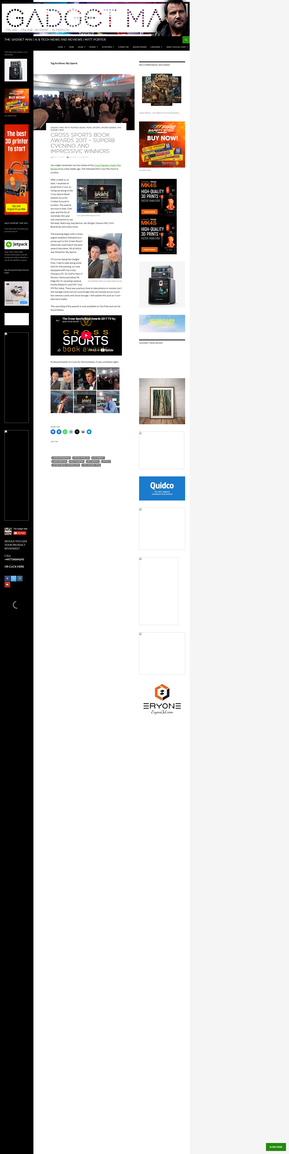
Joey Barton (59, 461)
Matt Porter (71, 127)
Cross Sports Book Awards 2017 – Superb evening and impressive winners (83, 143)
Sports (96, 127)
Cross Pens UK (81, 458)
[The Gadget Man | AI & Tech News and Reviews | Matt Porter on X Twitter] (13, 578)
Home (60, 47)
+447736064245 (14, 559)
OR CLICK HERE (14, 566)
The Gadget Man (91, 465)
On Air (80, 47)
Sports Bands (108, 127)
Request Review (139, 47)
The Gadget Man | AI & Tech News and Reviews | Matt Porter (55, 40)
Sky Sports (93, 461)
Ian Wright (98, 458)
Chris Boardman (61, 458)
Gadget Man (57, 127)
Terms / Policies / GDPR (176, 47)
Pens (89, 127)
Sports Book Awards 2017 (66, 465)
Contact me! (123, 47)
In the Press (107, 47)
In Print (92, 47)
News (82, 127)
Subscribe (276, 1146)
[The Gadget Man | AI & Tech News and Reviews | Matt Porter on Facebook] (7, 578)
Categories (155, 47)
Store (71, 47)
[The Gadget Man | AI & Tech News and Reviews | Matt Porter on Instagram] (20, 578)
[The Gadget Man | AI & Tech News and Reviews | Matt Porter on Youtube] (7, 584)
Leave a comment (79, 157)
